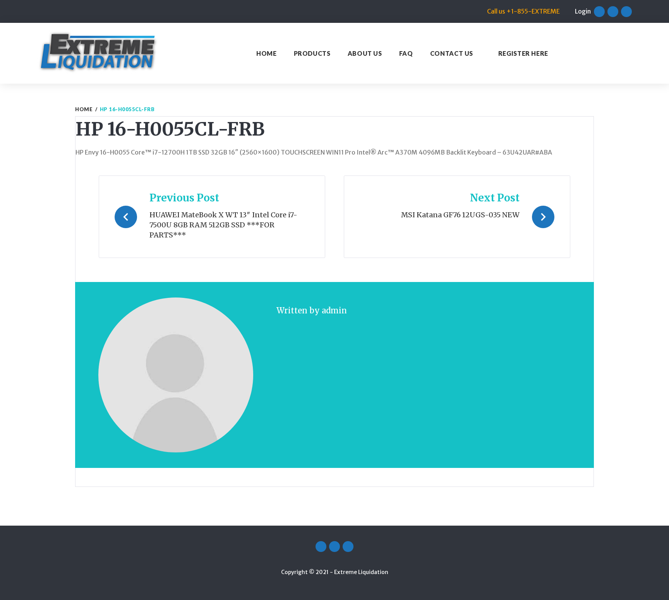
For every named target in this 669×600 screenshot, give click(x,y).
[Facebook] (599, 11)
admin (334, 310)
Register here (523, 53)
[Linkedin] (626, 11)
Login (583, 11)
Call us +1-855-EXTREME (523, 11)
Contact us (451, 53)
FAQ (406, 53)
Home (266, 53)
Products (312, 53)
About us (365, 53)
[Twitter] (612, 11)
